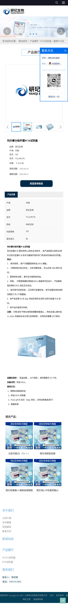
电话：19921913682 (11, 582)
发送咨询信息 (36, 183)
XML (52, 595)
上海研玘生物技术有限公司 (35, 595)
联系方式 (6, 531)
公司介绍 (6, 518)
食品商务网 (38, 599)
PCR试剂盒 (46, 41)
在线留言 (6, 527)
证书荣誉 (6, 522)
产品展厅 (34, 41)
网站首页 (23, 41)
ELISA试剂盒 (8, 557)
